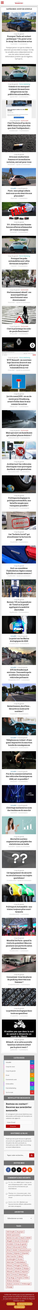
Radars (27, 1268)
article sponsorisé (13, 1235)
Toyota (19, 1278)
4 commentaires (24, 643)
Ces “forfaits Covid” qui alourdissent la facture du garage (19, 537)
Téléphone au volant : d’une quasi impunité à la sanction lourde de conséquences (19, 742)
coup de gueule (21, 1244)
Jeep (20, 1256)
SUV (9, 1275)
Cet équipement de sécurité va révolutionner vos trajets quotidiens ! (19, 875)
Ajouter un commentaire (23, 164)
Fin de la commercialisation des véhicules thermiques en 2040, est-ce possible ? (19, 776)
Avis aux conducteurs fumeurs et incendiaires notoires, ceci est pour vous (19, 159)
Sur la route (24, 121)
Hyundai (25, 1253)
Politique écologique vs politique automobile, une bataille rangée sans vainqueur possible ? (19, 502)
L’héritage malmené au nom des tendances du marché (19, 808)
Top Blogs (11, 1278)
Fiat (25, 1247)
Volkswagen (27, 1284)
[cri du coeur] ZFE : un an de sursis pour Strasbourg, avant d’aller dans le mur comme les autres (19, 400)
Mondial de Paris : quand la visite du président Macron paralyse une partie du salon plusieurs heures (19, 944)
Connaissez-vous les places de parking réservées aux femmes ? (19, 979)
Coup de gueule (19, 34)
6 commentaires (25, 471)
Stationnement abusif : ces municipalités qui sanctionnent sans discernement (19, 296)
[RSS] (29, 1169)
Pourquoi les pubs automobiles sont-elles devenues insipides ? (19, 261)
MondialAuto (21, 1262)
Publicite (18, 1268)
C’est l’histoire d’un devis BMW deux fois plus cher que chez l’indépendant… (19, 125)
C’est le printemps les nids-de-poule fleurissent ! (19, 329)
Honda (10, 1253)
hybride (17, 1253)
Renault (10, 1272)
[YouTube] (24, 1169)
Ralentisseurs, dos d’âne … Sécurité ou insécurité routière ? (19, 708)
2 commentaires (23, 97)
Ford (9, 1250)
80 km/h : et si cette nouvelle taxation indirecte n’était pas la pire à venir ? (19, 1044)
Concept (25, 1241)
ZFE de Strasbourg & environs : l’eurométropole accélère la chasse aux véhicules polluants (19, 673)
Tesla (15, 1275)
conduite (10, 1244)
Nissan (10, 1265)
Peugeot (18, 1265)
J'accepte (11, 1304)
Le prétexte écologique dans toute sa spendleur (19, 1012)
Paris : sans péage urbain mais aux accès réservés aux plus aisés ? (19, 193)
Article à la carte (13, 1238)
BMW (29, 1238)
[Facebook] (8, 1169)
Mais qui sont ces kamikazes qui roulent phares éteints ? (19, 434)
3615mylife (11, 1232)
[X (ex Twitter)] (13, 1169)
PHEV (25, 1265)
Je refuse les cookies (25, 1304)
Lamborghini (12, 1259)
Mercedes (11, 1262)
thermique (23, 1275)
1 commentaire (23, 44)
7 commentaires (24, 130)
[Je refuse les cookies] (31, 1301)
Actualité (13, 188)
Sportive (25, 1272)
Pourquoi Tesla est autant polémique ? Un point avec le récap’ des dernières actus (19, 39)
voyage (10, 1287)
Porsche (10, 1268)
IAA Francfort (12, 1256)
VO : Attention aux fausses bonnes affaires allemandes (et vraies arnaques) (19, 227)
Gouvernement (25, 1250)
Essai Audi (17, 1247)
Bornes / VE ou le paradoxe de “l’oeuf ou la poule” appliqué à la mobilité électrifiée (19, 606)
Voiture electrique (13, 1281)
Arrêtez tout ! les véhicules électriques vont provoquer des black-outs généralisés (19, 466)
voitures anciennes (14, 1284)
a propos (21, 1232)
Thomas (10, 1193)
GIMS (15, 1250)
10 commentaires (24, 612)
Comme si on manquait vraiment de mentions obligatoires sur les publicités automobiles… (19, 90)
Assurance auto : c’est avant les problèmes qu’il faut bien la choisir (19, 1195)
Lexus (21, 1259)
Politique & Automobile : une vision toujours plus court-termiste (19, 909)
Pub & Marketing (24, 84)
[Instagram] (19, 1169)
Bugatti (10, 1241)
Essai (9, 1247)
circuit (17, 1241)
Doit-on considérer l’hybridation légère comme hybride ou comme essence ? (19, 571)
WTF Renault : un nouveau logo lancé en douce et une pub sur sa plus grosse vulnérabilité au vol (19, 364)
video (27, 1278)
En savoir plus (19, 1307)
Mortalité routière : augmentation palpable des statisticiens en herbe (19, 841)
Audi (22, 1238)
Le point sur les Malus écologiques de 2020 (19, 639)
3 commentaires (23, 232)
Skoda (18, 1272)
